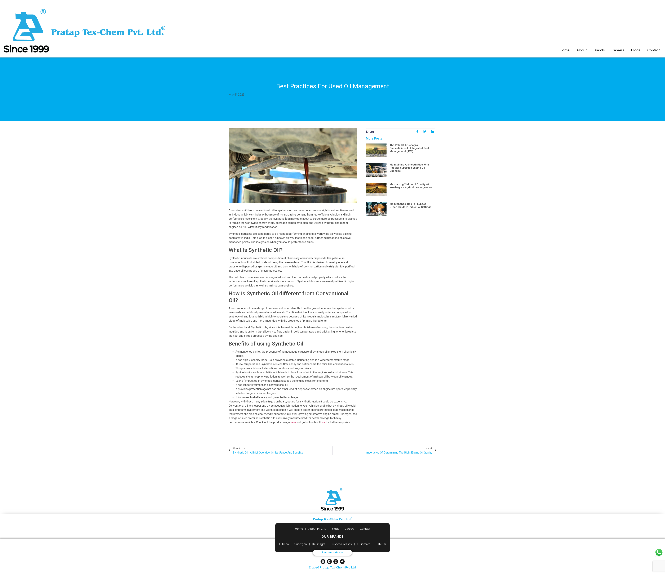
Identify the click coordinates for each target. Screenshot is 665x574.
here (293, 422)
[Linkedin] (329, 561)
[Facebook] (323, 561)
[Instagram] (335, 561)
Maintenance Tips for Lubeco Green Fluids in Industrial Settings (410, 205)
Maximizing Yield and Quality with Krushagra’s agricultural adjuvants (411, 186)
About (582, 50)
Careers (618, 50)
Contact (653, 50)
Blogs (635, 50)
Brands (599, 50)
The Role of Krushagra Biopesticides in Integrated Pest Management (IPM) (409, 148)
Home (565, 50)
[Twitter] (342, 561)
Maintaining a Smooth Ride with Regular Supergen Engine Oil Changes (409, 167)
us (323, 422)
